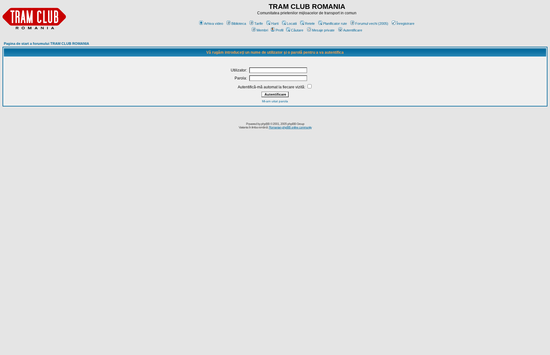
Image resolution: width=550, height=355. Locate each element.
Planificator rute (335, 23)
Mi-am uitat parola (275, 101)
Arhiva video (213, 23)
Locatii (292, 23)
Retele (310, 23)
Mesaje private (323, 30)
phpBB (265, 124)
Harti (275, 23)
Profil (279, 30)
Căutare (297, 30)
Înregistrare (405, 23)
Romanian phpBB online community (290, 127)
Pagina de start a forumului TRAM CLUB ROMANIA (46, 43)
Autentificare (352, 30)
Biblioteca (238, 23)
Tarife (258, 23)
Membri (262, 30)
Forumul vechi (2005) (371, 23)
